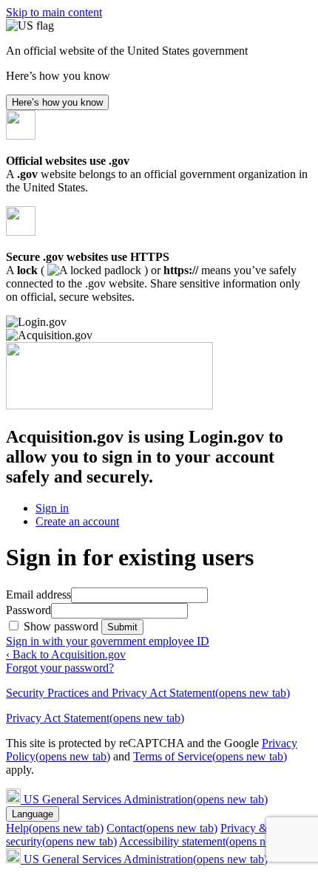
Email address (38, 594)
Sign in (52, 508)
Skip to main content (54, 12)
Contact (161, 828)
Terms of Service (210, 756)
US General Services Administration (146, 799)
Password (28, 610)
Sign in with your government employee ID (107, 641)
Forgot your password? (60, 667)
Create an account (77, 521)
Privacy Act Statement (95, 718)
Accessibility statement (209, 841)
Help (55, 828)
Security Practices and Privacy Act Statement (148, 693)
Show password (62, 626)
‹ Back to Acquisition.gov (66, 654)
